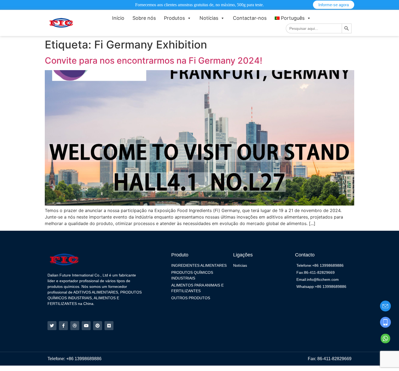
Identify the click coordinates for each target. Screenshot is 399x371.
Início (118, 18)
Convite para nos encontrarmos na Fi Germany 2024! (153, 60)
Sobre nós (144, 18)
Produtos (174, 18)
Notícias (208, 18)
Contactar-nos (250, 18)
